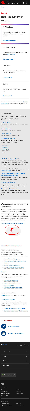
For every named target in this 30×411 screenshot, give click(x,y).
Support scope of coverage (11, 280)
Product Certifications (8, 182)
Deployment (5, 147)
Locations (18, 389)
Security (4, 152)
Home (2, 7)
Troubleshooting (6, 149)
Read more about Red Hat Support (12, 223)
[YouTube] (21, 346)
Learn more (6, 77)
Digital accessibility (20, 405)
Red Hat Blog (18, 391)
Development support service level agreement (16, 311)
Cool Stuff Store (19, 393)
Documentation (6, 134)
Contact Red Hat (4, 391)
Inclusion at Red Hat (5, 393)
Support (3, 272)
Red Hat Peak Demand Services (12, 265)
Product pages (5, 122)
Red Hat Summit (4, 395)
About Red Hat (4, 387)
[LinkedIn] (17, 346)
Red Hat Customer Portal (16, 333)
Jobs (17, 387)
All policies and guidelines (6, 405)
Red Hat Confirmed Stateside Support (14, 267)
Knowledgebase (6, 129)
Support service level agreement (12, 283)
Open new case (11, 54)
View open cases (8, 59)
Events (2, 389)
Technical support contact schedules (13, 287)
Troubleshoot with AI (9, 40)
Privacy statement (5, 403)
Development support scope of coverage (14, 308)
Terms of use (18, 403)
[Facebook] (24, 346)
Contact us (6, 96)
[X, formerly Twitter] (28, 345)
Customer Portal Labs (8, 138)
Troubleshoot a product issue (10, 189)
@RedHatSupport (13, 326)
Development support (8, 299)
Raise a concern (5, 295)
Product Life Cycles (6, 170)
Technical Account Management (12, 259)
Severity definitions (9, 285)
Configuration (5, 145)
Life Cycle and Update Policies (10, 159)
